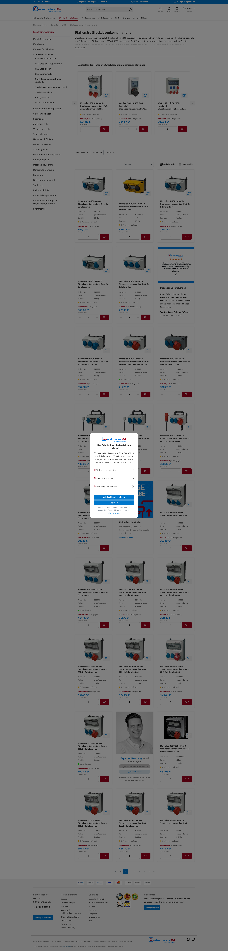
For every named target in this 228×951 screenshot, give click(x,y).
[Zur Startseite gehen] (114, 439)
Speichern (114, 502)
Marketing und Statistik (106, 486)
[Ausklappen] (133, 469)
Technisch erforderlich (106, 470)
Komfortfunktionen (104, 478)
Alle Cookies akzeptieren (114, 497)
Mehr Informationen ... (120, 511)
